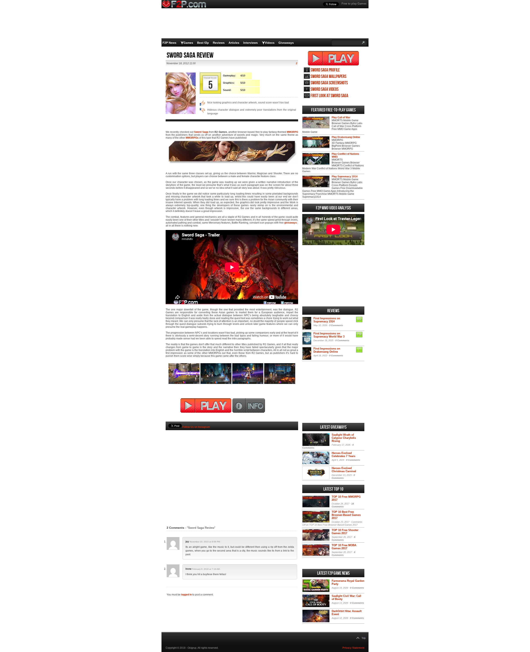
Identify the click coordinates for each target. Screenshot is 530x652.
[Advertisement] (232, 472)
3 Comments (336, 325)
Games (188, 42)
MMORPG (292, 132)
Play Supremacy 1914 (345, 176)
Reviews (219, 42)
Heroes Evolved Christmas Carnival (344, 470)
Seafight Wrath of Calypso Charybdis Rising (344, 438)
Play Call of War (341, 117)
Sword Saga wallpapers (328, 76)
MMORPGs (192, 137)
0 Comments (342, 340)
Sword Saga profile (325, 70)
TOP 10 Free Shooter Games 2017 (345, 532)
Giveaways (286, 42)
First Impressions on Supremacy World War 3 (328, 335)
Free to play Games (354, 3)
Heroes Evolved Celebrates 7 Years (343, 454)
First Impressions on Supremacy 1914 (326, 320)
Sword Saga (201, 132)
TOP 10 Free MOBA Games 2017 (344, 547)
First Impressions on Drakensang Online (326, 350)
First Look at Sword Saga (329, 96)
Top (363, 638)
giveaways (290, 222)
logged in (186, 594)
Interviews (250, 42)
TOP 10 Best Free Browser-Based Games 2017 (346, 515)
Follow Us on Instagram (196, 427)
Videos (270, 42)
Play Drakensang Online (346, 137)
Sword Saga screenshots (329, 83)
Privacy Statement (353, 647)
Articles (234, 42)
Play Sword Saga (333, 58)
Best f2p (203, 42)
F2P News (169, 42)
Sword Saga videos (324, 89)
